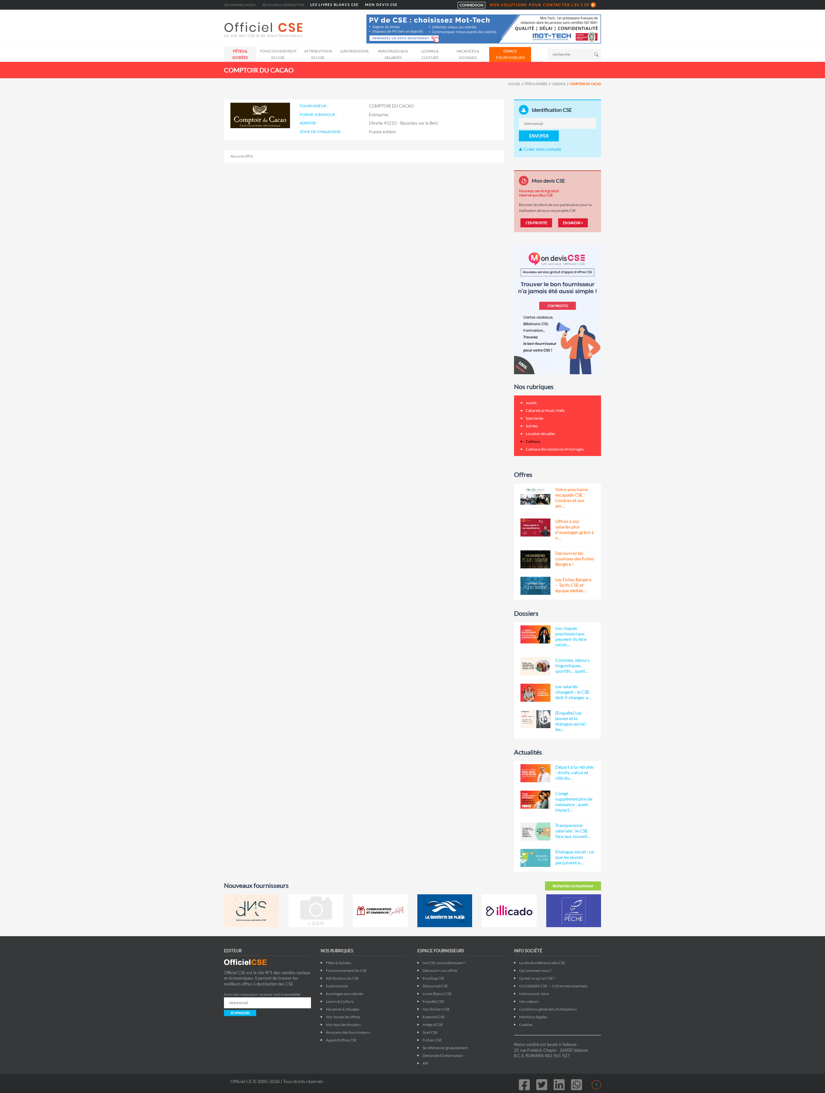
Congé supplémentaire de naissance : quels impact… (573, 802)
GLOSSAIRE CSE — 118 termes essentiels (553, 986)
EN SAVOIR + (573, 223)
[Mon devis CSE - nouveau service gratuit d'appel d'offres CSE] (557, 309)
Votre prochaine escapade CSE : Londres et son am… (571, 497)
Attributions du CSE (318, 54)
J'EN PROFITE (536, 223)
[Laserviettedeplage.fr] (444, 910)
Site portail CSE (435, 986)
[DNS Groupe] (251, 910)
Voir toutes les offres (343, 1016)
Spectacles (534, 418)
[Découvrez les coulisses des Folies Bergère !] (535, 559)
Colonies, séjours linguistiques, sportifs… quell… (572, 665)
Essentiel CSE (433, 1016)
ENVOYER (538, 135)
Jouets (531, 402)
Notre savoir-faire (534, 993)
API (425, 1063)
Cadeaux (559, 84)
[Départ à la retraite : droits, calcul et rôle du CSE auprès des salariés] (535, 773)
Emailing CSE (433, 978)
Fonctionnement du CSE (278, 54)
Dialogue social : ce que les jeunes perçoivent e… (574, 857)
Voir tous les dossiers (343, 1024)
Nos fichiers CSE (436, 1009)
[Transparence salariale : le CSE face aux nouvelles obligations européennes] (535, 831)
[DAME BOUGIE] (315, 910)
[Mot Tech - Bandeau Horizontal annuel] (483, 28)
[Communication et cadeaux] (380, 910)
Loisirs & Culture (430, 54)
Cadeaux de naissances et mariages (555, 449)
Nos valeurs (529, 1001)
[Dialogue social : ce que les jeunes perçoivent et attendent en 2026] (535, 858)
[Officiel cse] (264, 29)
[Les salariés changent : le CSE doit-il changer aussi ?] (535, 693)
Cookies (526, 1024)
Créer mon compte (541, 149)
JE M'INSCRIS (240, 1013)
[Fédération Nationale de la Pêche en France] (573, 910)
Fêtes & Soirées (240, 54)
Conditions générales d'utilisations (548, 1009)
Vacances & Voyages (467, 54)
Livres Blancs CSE (437, 993)
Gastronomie (354, 51)
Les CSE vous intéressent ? (444, 962)
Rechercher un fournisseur (573, 886)
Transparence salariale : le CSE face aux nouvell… (573, 830)
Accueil (514, 84)
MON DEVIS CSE (381, 4)
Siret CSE (430, 1032)
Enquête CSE (433, 1001)
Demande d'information (442, 1055)
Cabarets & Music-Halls (545, 410)
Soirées (532, 425)
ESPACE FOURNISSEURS (510, 54)
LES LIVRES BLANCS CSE (334, 4)
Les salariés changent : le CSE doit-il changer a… (573, 692)
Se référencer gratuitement (445, 1047)
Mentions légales (533, 1016)
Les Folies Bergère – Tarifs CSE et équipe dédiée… (573, 585)
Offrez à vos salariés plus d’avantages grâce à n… (574, 529)
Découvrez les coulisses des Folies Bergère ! (574, 558)
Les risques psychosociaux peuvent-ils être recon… (571, 636)
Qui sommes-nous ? (240, 5)
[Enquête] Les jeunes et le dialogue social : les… (571, 721)
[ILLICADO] (509, 910)
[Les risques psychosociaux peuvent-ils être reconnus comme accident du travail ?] (535, 634)
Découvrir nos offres (439, 970)
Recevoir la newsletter (283, 5)
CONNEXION (471, 5)
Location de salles (540, 433)
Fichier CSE (432, 1040)
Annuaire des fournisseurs (348, 1032)
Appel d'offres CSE (341, 1040)
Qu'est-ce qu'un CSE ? (537, 978)
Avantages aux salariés (393, 54)
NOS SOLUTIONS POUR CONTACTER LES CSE (539, 5)
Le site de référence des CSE (542, 962)
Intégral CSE (432, 1024)
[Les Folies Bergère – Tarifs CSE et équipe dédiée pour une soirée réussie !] (535, 586)
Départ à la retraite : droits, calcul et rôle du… (574, 772)
